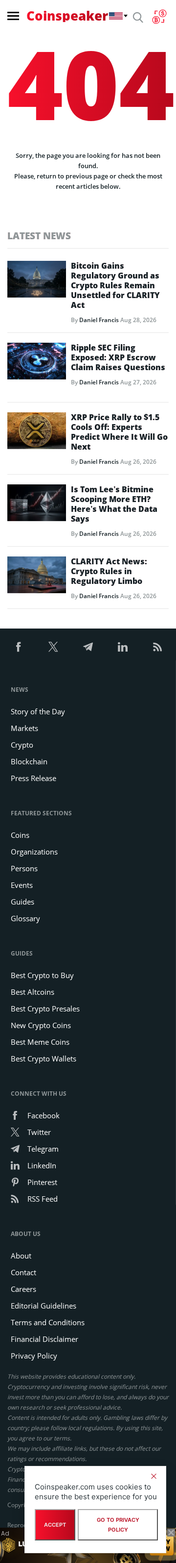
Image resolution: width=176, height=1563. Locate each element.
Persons (24, 868)
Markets (24, 728)
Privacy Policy (34, 1356)
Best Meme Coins (40, 1042)
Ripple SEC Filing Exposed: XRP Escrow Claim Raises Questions (118, 357)
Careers (23, 1289)
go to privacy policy (118, 1524)
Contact (23, 1272)
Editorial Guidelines (43, 1306)
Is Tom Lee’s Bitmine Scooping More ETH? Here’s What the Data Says (114, 504)
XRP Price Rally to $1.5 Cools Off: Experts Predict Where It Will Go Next (119, 432)
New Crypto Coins (41, 1025)
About (21, 1255)
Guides (22, 902)
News (19, 689)
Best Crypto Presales (45, 1008)
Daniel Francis (99, 320)
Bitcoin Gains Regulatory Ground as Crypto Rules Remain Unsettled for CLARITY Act (115, 285)
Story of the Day (38, 711)
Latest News (39, 235)
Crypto (22, 745)
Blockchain (29, 761)
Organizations (34, 852)
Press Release (33, 778)
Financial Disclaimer (44, 1339)
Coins (20, 835)
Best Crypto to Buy (42, 975)
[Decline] (153, 1476)
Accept (55, 1524)
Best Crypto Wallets (43, 1058)
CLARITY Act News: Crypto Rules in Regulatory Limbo (109, 571)
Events (22, 885)
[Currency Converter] (159, 17)
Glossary (25, 918)
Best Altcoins (32, 992)
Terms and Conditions (48, 1322)
